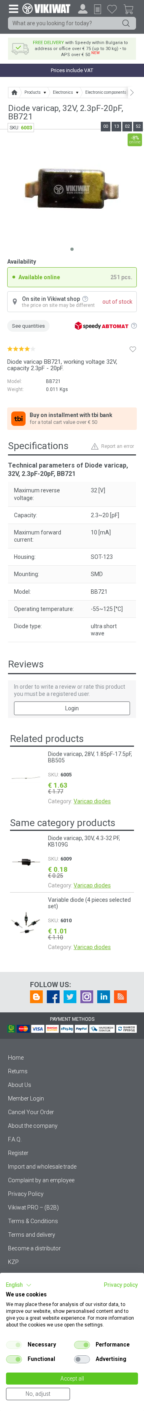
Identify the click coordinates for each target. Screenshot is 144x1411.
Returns (18, 1071)
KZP (13, 1262)
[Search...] (126, 23)
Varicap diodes (92, 801)
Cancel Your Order (31, 1112)
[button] (19, 1285)
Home (16, 1057)
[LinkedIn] (103, 996)
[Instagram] (86, 996)
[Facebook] (53, 996)
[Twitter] (70, 996)
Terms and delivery (31, 1235)
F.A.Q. (15, 1139)
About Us (19, 1085)
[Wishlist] (112, 8)
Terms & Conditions (33, 1221)
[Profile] (83, 9)
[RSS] (120, 996)
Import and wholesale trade (42, 1166)
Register (18, 1153)
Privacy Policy (26, 1194)
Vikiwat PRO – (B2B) (33, 1207)
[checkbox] (14, 1345)
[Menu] (13, 8)
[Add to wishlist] (133, 349)
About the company (33, 1126)
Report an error (117, 446)
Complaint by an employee (41, 1180)
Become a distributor (34, 1248)
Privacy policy (121, 1285)
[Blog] (36, 996)
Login (72, 708)
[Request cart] (97, 9)
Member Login (26, 1098)
